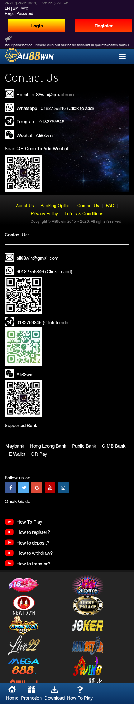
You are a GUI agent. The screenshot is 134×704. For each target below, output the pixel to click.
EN (7, 8)
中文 (25, 8)
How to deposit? (33, 542)
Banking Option (56, 205)
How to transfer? (33, 563)
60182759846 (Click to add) (44, 271)
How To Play (29, 521)
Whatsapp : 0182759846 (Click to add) (55, 108)
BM (15, 8)
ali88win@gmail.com (38, 257)
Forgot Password (19, 13)
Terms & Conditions (84, 213)
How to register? (33, 532)
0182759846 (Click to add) (43, 322)
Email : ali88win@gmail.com (45, 94)
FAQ (110, 205)
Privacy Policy (44, 213)
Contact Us (88, 205)
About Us (25, 205)
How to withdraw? (35, 552)
